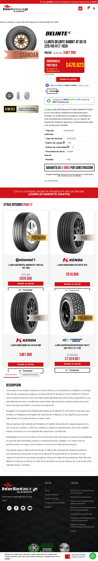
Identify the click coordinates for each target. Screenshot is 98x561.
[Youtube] (30, 508)
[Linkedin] (23, 508)
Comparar (53, 91)
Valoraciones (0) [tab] (30, 374)
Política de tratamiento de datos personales (82, 502)
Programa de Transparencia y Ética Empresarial (83, 519)
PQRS (73, 531)
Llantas (10, 22)
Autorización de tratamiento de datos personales (83, 508)
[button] (80, 8)
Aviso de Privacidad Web (81, 514)
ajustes (7, 559)
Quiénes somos (52, 494)
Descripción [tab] (11, 374)
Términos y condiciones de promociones (82, 491)
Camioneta (69, 130)
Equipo (48, 507)
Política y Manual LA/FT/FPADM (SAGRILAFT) (83, 525)
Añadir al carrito (68, 79)
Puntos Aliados (51, 498)
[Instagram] (9, 508)
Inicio (2, 22)
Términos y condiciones (81, 497)
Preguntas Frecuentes (55, 503)
